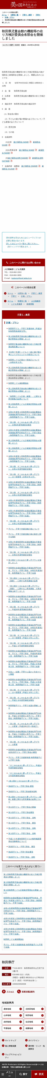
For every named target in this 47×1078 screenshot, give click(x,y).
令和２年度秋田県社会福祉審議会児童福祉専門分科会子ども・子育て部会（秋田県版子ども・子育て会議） (24, 544)
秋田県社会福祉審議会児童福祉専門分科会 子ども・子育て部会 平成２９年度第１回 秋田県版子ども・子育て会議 (24, 682)
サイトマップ (10, 1040)
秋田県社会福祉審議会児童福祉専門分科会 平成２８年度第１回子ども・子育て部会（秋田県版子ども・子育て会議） (24, 715)
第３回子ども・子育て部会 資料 (22, 833)
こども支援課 (16, 304)
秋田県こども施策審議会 (18, 383)
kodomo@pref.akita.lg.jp (21, 278)
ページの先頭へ (42, 1066)
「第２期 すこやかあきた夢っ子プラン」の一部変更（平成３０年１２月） (23, 636)
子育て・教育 (27, 15)
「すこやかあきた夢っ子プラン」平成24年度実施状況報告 (25, 766)
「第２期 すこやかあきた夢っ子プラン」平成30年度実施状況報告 (23, 608)
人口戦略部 (35, 301)
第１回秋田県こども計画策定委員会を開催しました (24, 449)
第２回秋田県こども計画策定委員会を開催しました (24, 441)
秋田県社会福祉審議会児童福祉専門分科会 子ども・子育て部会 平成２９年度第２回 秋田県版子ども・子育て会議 (24, 664)
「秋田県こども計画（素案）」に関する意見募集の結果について (24, 397)
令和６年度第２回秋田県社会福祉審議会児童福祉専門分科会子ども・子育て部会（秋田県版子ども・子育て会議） (24, 432)
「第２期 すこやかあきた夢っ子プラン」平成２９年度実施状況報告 (23, 644)
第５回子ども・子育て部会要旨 (21, 812)
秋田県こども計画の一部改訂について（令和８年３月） (23, 361)
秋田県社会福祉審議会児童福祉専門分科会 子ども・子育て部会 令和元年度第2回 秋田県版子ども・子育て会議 (25, 617)
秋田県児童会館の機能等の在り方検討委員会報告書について (24, 345)
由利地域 (7, 1022)
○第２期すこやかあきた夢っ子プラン (23, 781)
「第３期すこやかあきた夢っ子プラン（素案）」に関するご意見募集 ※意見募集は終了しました (24, 588)
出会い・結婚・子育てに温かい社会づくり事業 (24, 673)
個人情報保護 (10, 1046)
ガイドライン (33, 1040)
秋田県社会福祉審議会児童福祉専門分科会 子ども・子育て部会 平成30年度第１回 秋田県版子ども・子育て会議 (25, 653)
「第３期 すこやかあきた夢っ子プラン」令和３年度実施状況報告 (23, 494)
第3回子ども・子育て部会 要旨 (21, 847)
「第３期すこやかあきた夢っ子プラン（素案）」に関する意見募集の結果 (23, 579)
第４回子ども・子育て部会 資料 (22, 828)
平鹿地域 (7, 1028)
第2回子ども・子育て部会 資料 (21, 857)
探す (25, 1074)
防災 (41, 1074)
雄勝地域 (29, 1028)
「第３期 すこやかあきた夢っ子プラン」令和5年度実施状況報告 (23, 423)
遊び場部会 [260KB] (29, 166)
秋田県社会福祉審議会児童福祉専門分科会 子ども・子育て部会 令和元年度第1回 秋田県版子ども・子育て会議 (25, 627)
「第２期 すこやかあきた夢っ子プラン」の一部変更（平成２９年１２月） (23, 691)
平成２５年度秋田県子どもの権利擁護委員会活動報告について (24, 840)
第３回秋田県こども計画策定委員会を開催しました (24, 405)
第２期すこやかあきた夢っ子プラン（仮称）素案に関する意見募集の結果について (24, 799)
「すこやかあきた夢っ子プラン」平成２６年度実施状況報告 (24, 774)
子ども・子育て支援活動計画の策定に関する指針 (24, 535)
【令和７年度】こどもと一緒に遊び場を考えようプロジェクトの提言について (24, 353)
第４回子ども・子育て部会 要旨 (22, 823)
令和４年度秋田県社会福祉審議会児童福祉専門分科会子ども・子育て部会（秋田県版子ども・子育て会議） (24, 502)
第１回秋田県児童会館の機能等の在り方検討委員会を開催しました (24, 390)
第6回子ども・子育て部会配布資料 (22, 791)
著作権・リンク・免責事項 (36, 1047)
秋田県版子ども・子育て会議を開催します (24, 707)
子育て (38, 15)
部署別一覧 (22, 301)
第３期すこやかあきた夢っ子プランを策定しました (24, 561)
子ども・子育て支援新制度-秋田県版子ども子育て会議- (25, 758)
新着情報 (30, 304)
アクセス (10, 992)
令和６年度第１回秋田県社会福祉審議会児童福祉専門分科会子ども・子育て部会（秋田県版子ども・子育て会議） (24, 458)
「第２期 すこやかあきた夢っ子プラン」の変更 (23, 743)
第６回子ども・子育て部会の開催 (22, 807)
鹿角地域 (7, 1009)
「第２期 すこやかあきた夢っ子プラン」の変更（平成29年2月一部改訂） (23, 725)
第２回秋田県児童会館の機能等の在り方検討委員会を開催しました (24, 369)
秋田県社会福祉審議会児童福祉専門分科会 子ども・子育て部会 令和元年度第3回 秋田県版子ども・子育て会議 (25, 599)
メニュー (9, 1074)
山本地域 (7, 1015)
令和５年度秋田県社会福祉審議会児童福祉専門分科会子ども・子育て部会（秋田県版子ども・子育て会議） (24, 484)
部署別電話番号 (28, 992)
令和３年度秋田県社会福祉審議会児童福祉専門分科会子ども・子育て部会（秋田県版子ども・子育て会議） (24, 513)
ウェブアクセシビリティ (13, 1056)
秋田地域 (29, 1015)
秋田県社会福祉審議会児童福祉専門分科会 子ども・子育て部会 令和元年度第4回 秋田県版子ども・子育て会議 (25, 570)
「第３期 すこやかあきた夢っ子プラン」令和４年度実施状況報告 (23, 467)
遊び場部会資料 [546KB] (18, 158)
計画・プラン (9, 17)
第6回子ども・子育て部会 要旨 (21, 786)
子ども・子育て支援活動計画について (23, 529)
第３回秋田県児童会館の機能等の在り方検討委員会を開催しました (24, 337)
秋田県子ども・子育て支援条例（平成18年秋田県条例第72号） (25, 330)
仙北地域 (29, 1022)
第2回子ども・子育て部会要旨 (20, 852)
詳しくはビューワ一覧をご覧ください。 (22, 244)
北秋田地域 (30, 1009)
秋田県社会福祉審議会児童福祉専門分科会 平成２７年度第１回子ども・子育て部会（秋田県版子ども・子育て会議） (24, 734)
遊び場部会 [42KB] (21, 142)
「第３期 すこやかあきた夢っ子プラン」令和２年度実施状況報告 (23, 522)
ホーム (4, 15)
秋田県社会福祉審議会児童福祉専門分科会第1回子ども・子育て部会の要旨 (24, 751)
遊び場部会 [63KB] (26, 150)
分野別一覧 (14, 15)
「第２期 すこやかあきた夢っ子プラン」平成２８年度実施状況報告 (23, 699)
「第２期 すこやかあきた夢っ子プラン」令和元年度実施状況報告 (23, 553)
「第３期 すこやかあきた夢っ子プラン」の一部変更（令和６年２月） (23, 475)
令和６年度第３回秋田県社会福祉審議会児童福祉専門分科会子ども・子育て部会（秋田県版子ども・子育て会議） (24, 414)
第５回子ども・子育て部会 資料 (22, 818)
